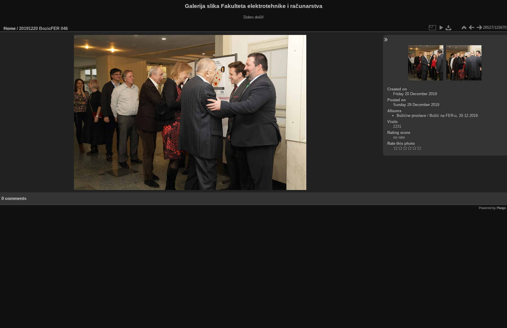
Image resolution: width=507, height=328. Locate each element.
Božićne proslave (411, 115)
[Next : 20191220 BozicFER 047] (479, 27)
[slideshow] (441, 27)
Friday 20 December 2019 (415, 94)
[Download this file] (448, 27)
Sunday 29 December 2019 (416, 104)
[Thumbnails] (464, 27)
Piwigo (501, 208)
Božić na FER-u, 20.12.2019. (454, 115)
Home (10, 28)
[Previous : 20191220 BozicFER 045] (471, 27)
